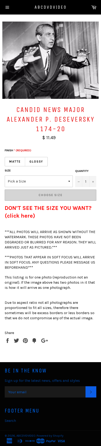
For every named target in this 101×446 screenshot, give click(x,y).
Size (8, 170)
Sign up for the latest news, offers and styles (42, 380)
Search (10, 420)
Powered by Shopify (50, 435)
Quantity (82, 171)
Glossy (36, 161)
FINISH (18, 150)
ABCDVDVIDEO (51, 7)
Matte (15, 161)
